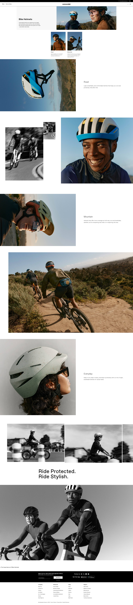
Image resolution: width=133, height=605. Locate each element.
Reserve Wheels (56, 592)
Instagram (81, 574)
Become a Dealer (56, 588)
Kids (69, 594)
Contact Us (40, 588)
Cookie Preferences (65, 602)
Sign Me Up (58, 577)
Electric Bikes (9, 4)
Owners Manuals (87, 594)
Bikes (3, 4)
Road (69, 586)
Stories (39, 596)
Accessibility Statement (58, 594)
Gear (69, 596)
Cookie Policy (55, 596)
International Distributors (58, 590)
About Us (40, 586)
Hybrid (69, 590)
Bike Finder (70, 597)
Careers (39, 590)
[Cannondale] (66, 4)
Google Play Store (91, 577)
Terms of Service (53, 602)
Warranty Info (86, 590)
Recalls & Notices (87, 592)
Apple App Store (84, 577)
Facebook (86, 574)
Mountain (70, 588)
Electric (69, 592)
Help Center (86, 586)
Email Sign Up (41, 597)
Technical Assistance (88, 597)
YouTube (88, 574)
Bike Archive (86, 596)
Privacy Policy (58, 580)
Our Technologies (41, 594)
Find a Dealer (55, 586)
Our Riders (40, 592)
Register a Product (87, 588)
